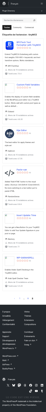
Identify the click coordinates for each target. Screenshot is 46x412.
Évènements (29, 336)
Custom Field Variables (28, 84)
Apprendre (6, 332)
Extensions (29, 320)
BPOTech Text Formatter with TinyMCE (29, 43)
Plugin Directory (8, 11)
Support (5, 336)
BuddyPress (8, 368)
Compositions (30, 324)
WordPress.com (10, 356)
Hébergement (8, 320)
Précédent (14, 298)
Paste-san (22, 169)
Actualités (6, 316)
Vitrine (27, 312)
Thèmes (27, 316)
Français (11, 379)
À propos (6, 312)
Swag (27, 344)
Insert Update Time (26, 215)
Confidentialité (8, 324)
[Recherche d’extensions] (34, 20)
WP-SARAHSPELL (25, 257)
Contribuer (28, 332)
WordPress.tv (9, 348)
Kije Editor (22, 130)
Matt (5, 360)
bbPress (7, 364)
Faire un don (30, 340)
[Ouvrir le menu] (42, 3)
